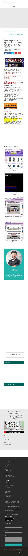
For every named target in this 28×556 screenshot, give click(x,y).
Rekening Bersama (9, 467)
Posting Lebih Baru (19, 34)
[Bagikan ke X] (12, 53)
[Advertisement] (14, 18)
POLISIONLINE (9, 49)
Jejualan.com (7, 493)
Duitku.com (7, 496)
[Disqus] (14, 300)
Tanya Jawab (7, 477)
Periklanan (7, 466)
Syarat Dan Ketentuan (9, 475)
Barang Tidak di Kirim (9, 476)
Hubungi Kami (8, 470)
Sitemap (7, 469)
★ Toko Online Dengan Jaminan (11, 514)
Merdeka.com (8, 483)
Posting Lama (11, 34)
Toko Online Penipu (13, 31)
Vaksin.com (7, 489)
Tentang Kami (8, 464)
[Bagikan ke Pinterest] (16, 53)
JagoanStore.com (8, 492)
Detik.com (7, 482)
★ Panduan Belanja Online (10, 512)
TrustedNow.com (8, 495)
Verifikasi (7, 465)
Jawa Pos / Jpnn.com (9, 485)
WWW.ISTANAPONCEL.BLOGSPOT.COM (13, 80)
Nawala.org (7, 491)
